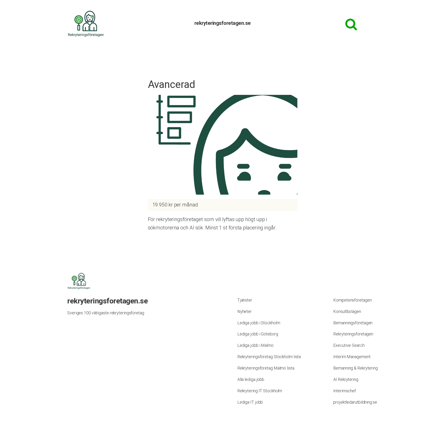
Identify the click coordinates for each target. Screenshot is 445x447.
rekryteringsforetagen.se (222, 23)
